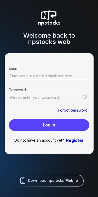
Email (13, 68)
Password (17, 90)
